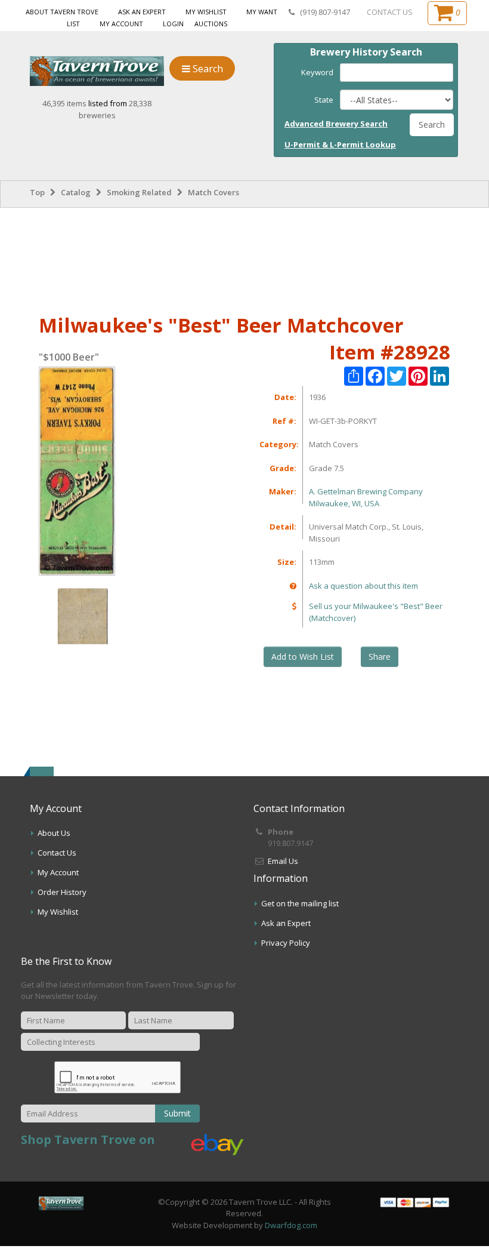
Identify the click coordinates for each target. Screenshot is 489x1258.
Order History (62, 892)
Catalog (76, 192)
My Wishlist (206, 11)
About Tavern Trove (62, 11)
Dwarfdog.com (291, 1225)
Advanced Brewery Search (336, 123)
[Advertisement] (244, 258)
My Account (121, 23)
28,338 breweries (115, 109)
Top (37, 192)
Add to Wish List (302, 656)
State (323, 99)
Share (380, 656)
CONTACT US (390, 12)
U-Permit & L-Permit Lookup (340, 144)
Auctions (210, 23)
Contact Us (57, 852)
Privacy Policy (285, 942)
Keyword (317, 72)
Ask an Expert (142, 11)
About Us (54, 833)
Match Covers (213, 192)
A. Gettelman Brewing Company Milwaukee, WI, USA (366, 497)
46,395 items (65, 103)
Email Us (283, 861)
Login (173, 23)
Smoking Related (139, 192)
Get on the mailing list (300, 903)
